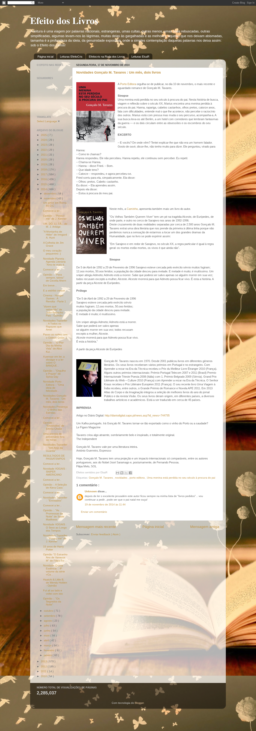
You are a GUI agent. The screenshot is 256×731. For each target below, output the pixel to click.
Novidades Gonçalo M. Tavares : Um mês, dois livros (118, 72)
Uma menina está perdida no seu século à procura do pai (181, 477)
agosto (48, 620)
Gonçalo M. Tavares (101, 477)
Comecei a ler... (52, 210)
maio (47, 635)
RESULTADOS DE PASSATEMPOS (54, 457)
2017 (44, 174)
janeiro (48, 655)
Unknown (91, 491)
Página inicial (45, 56)
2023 (44, 144)
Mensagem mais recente (96, 527)
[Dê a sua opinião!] (122, 473)
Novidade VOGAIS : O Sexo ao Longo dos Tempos (55, 527)
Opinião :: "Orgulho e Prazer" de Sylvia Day (54, 373)
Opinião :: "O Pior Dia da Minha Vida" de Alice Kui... (53, 347)
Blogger (139, 703)
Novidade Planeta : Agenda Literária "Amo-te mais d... (54, 261)
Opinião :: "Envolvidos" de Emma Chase (53, 425)
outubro (49, 610)
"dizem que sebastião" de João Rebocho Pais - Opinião (53, 311)
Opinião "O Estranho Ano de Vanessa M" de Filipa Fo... (55, 557)
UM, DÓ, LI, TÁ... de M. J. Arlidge (55, 225)
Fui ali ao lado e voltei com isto (53, 592)
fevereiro (49, 650)
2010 (44, 676)
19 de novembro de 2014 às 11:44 (105, 504)
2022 (44, 149)
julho (47, 625)
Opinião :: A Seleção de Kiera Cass (55, 486)
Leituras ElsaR (140, 56)
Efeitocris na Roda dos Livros (107, 56)
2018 (44, 169)
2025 (44, 135)
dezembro (50, 193)
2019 (44, 164)
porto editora (137, 477)
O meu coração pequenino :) (52, 252)
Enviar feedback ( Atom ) (105, 534)
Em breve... (50, 285)
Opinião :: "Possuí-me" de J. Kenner (55, 217)
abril (47, 640)
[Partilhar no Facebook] (130, 473)
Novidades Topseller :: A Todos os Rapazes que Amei (55, 325)
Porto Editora (128, 84)
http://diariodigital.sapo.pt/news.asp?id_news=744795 (137, 415)
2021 (44, 154)
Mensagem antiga (204, 527)
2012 (44, 666)
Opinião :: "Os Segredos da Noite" (52, 601)
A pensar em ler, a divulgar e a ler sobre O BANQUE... (54, 361)
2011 (44, 671)
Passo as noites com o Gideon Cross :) (55, 336)
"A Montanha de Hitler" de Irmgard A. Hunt (55, 234)
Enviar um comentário (94, 511)
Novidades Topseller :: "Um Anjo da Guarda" (55, 447)
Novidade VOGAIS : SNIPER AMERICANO (55, 471)
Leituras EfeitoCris (71, 56)
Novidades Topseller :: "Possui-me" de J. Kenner (55, 538)
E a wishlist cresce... (55, 290)
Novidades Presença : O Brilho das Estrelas (55, 409)
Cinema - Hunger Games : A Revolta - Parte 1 (54, 298)
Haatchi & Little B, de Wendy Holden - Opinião (55, 582)
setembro (50, 615)
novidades (121, 477)
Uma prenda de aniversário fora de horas (53, 436)
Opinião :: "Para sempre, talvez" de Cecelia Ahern (54, 277)
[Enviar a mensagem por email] (117, 473)
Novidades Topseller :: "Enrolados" (55, 499)
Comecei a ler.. (52, 463)
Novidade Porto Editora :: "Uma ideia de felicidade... (53, 386)
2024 (44, 140)
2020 (44, 159)
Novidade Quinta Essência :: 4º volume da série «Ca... (54, 570)
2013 (44, 661)
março (48, 645)
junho (47, 630)
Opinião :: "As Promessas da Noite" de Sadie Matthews (53, 515)
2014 (44, 189)
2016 (44, 179)
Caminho (132, 208)
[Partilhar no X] (126, 473)
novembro (50, 198)
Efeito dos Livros (64, 20)
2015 (44, 184)
